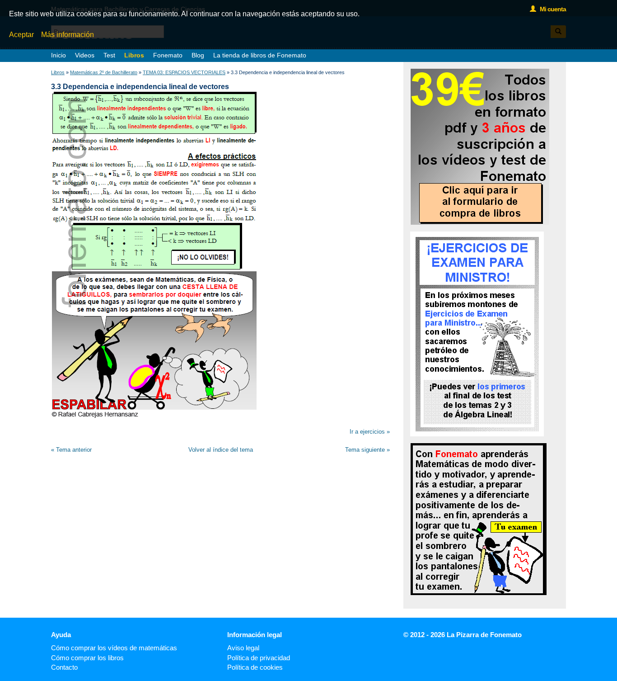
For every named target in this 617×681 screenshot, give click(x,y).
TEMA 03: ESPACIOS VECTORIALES (184, 72)
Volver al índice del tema (220, 449)
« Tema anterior (71, 449)
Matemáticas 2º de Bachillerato (103, 72)
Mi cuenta (551, 9)
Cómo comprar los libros (87, 658)
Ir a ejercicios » (370, 431)
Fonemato (167, 55)
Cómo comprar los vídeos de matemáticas (114, 648)
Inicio (58, 55)
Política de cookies (255, 667)
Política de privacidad (258, 658)
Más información (67, 34)
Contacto (64, 667)
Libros (134, 55)
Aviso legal (243, 648)
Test (109, 55)
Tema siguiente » (367, 449)
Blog (198, 55)
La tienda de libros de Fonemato (259, 55)
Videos (84, 55)
